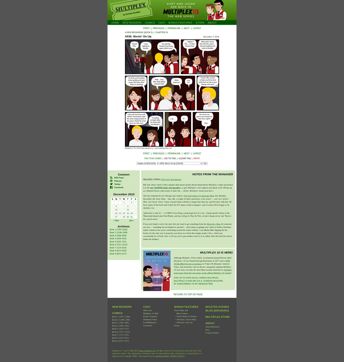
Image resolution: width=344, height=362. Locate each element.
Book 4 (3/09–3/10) (118, 238)
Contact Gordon (212, 332)
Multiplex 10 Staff (150, 313)
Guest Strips (186, 319)
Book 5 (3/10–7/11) (118, 241)
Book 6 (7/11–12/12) (118, 244)
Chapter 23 (161, 32)
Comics (150, 22)
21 (120, 213)
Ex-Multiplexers (150, 322)
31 (131, 217)
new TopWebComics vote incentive (165, 187)
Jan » (131, 220)
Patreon (118, 181)
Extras (177, 325)
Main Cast (147, 310)
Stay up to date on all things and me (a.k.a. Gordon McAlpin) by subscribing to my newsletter (198, 281)
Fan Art (184, 322)
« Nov (116, 220)
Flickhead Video (150, 319)
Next (187, 28)
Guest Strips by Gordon (187, 316)
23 (128, 213)
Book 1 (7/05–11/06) (118, 229)
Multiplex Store (217, 316)
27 (116, 217)
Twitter (117, 184)
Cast (161, 22)
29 (124, 217)
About (212, 22)
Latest (197, 28)
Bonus (180, 22)
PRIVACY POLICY (177, 356)
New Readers (132, 22)
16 (128, 210)
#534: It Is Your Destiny (171, 179)
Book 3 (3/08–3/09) (118, 235)
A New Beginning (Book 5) (139, 32)
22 (124, 213)
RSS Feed (118, 178)
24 (131, 213)
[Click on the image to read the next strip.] (172, 148)
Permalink (174, 28)
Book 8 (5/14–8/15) (118, 250)
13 (116, 210)
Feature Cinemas (150, 316)
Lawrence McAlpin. (162, 356)
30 (128, 217)
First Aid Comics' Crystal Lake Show (199, 195)
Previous (158, 28)
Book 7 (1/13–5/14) (118, 247)
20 (116, 213)
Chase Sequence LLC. (147, 351)
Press (207, 329)
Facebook (118, 187)
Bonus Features (186, 306)
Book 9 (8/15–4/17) (118, 254)
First (146, 28)
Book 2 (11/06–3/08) (118, 232)
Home (115, 22)
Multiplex (211, 224)
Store (200, 22)
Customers (147, 325)
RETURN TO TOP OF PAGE (188, 294)
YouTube (227, 269)
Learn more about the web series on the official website (202, 273)
